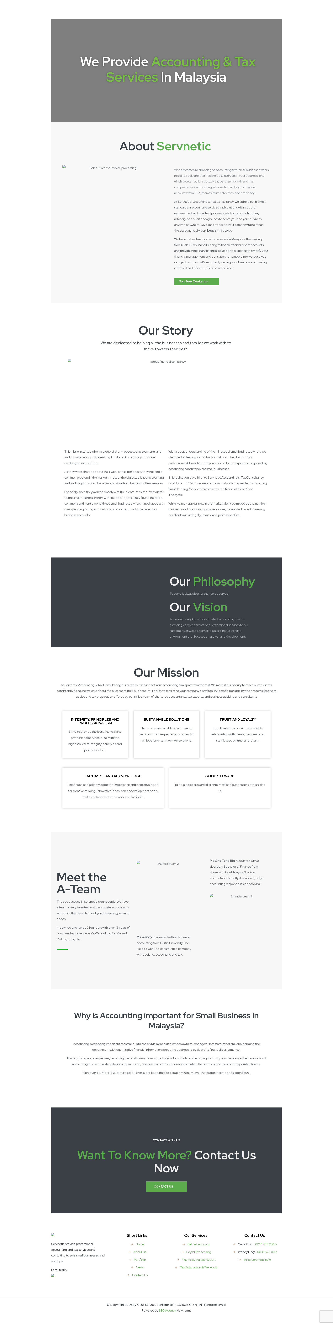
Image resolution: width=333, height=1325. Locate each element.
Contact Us (140, 1275)
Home (140, 1244)
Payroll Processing (198, 1252)
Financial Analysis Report (199, 1260)
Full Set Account (199, 1244)
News (140, 1267)
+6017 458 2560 (265, 1244)
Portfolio (140, 1260)
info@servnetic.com (257, 1260)
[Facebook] (167, 1318)
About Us (139, 1252)
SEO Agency (167, 1310)
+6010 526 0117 (266, 1252)
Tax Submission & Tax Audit (198, 1267)
